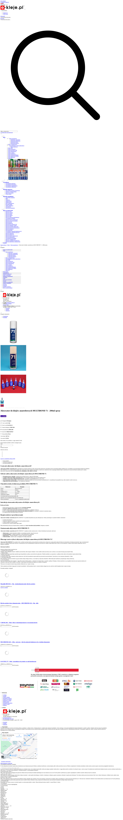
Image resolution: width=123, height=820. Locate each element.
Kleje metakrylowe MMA (13, 156)
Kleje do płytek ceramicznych (12, 235)
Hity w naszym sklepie (7, 287)
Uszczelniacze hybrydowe (11, 184)
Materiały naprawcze (7, 273)
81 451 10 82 (5, 304)
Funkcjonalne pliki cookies (6, 771)
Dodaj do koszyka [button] (4, 447)
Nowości (5, 284)
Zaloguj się (5, 12)
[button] (1, 3)
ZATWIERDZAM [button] (4, 781)
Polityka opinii (6, 701)
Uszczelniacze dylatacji (10, 218)
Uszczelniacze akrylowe (10, 183)
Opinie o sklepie (6, 697)
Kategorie (2, 247)
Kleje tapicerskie (9, 230)
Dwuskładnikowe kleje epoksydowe (16, 145)
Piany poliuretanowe (10, 203)
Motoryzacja (5, 271)
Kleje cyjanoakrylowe (12, 144)
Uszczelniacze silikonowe (11, 186)
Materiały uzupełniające (8, 276)
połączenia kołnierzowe (15, 140)
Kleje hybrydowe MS (12, 150)
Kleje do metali (9, 213)
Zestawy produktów (7, 283)
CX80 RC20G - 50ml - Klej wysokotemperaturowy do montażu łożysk (19, 622)
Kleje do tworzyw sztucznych (12, 219)
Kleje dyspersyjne (11, 149)
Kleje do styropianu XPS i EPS (12, 226)
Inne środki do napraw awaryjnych (13, 190)
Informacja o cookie (7, 700)
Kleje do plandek (9, 215)
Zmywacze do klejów (7, 279)
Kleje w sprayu (11, 152)
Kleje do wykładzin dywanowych (12, 240)
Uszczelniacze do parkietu (11, 238)
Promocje (5, 285)
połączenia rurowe (14, 142)
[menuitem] (56, 157)
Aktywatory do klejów (10, 197)
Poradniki (5, 317)
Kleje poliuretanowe (12, 151)
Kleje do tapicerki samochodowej (12, 217)
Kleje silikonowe (11, 157)
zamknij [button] (2, 786)
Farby (4, 278)
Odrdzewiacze (8, 201)
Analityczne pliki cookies (6, 773)
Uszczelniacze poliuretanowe (11, 185)
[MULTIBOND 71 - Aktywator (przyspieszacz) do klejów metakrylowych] (13, 344)
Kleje (4, 250)
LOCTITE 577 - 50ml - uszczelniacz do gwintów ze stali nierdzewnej (18, 661)
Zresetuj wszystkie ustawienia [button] (7, 818)
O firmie (4, 694)
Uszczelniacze (6, 272)
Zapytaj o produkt (4, 458)
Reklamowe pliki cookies (6, 777)
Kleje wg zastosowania (7, 249)
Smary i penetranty (7, 275)
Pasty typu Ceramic (10, 192)
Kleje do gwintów (9, 212)
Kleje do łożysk (9, 222)
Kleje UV (10, 158)
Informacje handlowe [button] (5, 546)
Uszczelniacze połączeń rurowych (12, 232)
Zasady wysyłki (6, 704)
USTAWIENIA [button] (4, 783)
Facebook (8, 308)
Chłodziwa (8, 199)
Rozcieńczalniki (9, 204)
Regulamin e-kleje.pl (7, 698)
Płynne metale (8, 194)
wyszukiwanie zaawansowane (7, 132)
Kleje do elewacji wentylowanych (12, 227)
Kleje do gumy (9, 211)
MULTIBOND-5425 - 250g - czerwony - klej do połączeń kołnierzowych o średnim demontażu (25, 642)
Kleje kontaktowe (11, 153)
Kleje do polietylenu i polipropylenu (13, 241)
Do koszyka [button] (16, 606)
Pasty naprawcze (14, 146)
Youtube (7, 309)
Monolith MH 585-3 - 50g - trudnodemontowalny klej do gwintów (18, 584)
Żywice (4, 280)
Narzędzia (5, 277)
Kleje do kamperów (10, 229)
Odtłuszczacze (8, 202)
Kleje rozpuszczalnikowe (13, 154)
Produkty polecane (7, 286)
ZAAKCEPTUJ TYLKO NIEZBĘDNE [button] (9, 784)
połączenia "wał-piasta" (15, 139)
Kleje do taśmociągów (10, 237)
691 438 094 (3, 1)
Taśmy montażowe (9, 205)
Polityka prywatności (7, 699)
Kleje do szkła (8, 216)
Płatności (5, 705)
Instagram (8, 310)
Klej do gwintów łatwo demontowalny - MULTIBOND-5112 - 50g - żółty (20, 603)
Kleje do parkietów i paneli (11, 225)
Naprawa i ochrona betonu (11, 191)
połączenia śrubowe (15, 143)
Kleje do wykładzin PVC (11, 239)
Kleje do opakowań (10, 233)
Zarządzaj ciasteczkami (6, 761)
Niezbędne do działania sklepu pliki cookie (10, 767)
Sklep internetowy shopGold (6, 763)
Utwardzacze (8, 206)
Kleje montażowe (9, 223)
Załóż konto (5, 14)
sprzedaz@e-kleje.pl (5, 2)
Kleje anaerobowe (13, 138)
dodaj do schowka (4, 449)
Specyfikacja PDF (11, 458)
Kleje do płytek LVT (10, 234)
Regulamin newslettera (7, 703)
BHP (7, 198)
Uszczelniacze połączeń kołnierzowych (14, 231)
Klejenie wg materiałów (8, 282)
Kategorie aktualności (5, 314)
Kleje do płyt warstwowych (11, 224)
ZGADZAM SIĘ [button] (4, 785)
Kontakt (2, 291)
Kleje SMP (10, 148)
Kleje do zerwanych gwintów (12, 220)
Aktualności (5, 316)
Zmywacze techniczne (10, 208)
